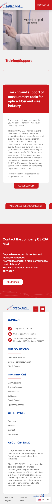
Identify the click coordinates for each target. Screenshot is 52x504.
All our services (26, 186)
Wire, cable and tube (16, 357)
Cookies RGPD (23, 499)
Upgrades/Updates (16, 404)
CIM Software (14, 366)
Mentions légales (9, 499)
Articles (11, 425)
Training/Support (15, 387)
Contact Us (13, 282)
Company (12, 421)
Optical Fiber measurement (19, 362)
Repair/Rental (13, 400)
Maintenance (13, 391)
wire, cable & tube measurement (25, 206)
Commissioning (14, 383)
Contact (11, 430)
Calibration (12, 396)
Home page (13, 434)
